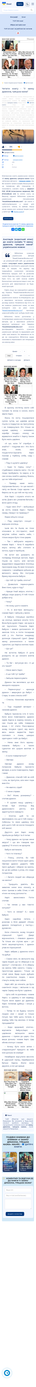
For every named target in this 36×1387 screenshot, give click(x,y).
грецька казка (12, 102)
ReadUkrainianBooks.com (12, 310)
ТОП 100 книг (18, 21)
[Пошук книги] (31, 10)
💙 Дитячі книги (18, 156)
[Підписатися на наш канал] (18, 33)
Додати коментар (15, 1214)
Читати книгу (8, 218)
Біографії (14, 17)
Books (9, 4)
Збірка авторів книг (18, 25)
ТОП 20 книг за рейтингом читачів (18, 29)
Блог (24, 17)
